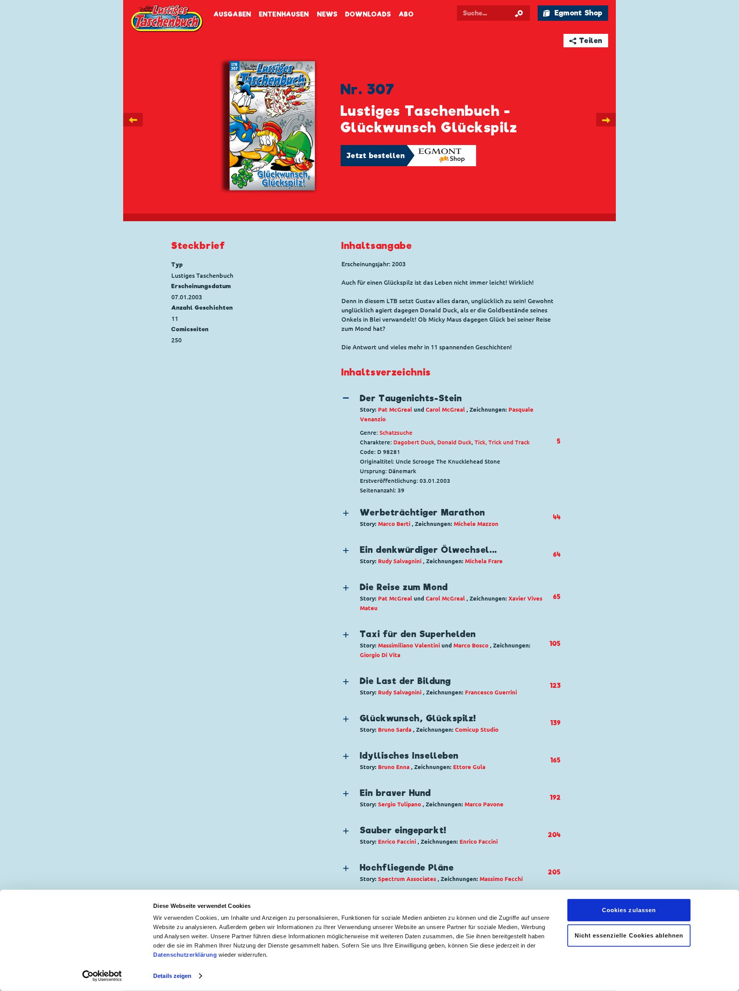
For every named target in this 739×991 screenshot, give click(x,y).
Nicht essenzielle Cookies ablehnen (629, 935)
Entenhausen (284, 14)
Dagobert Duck (413, 442)
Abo (406, 14)
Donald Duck (454, 442)
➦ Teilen (586, 41)
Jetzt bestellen (375, 156)
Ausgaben (232, 14)
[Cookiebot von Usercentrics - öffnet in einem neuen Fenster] (102, 976)
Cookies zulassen (629, 910)
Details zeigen (172, 976)
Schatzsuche (396, 432)
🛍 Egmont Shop (572, 13)
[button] (445, 408)
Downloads (368, 14)
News (327, 14)
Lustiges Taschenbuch (167, 19)
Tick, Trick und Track (502, 442)
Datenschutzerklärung (185, 954)
